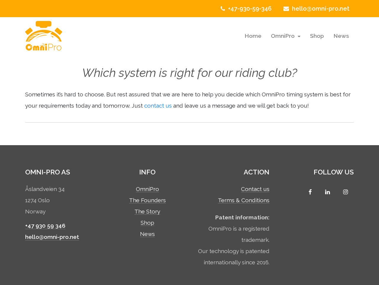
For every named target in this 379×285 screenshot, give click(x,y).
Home (253, 36)
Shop (317, 36)
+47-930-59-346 (249, 8)
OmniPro (283, 36)
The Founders (147, 200)
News (341, 36)
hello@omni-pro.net (319, 8)
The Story (147, 212)
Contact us (255, 189)
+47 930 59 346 (45, 225)
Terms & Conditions (243, 200)
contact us (158, 105)
